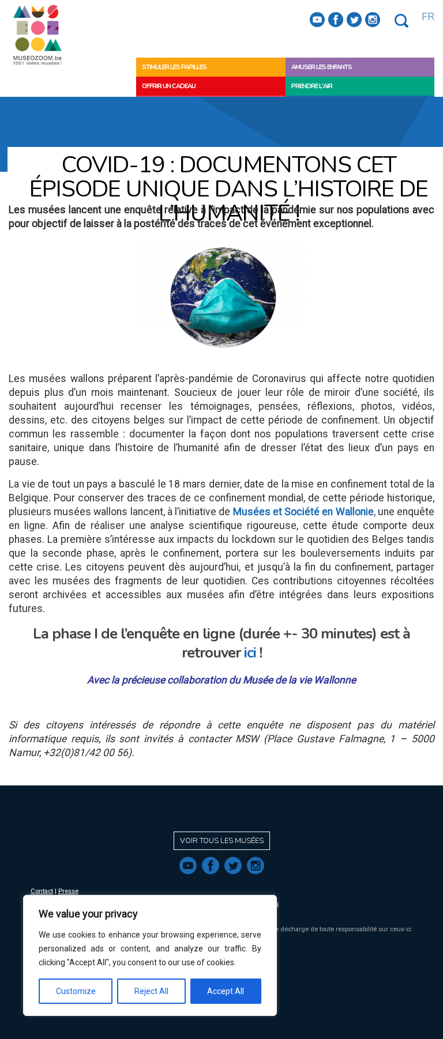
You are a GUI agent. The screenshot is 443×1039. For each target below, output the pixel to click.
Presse (68, 891)
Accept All (225, 991)
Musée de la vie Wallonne (299, 680)
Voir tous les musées (222, 841)
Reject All (151, 991)
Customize (76, 991)
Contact (42, 891)
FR (428, 17)
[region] (150, 955)
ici (252, 653)
